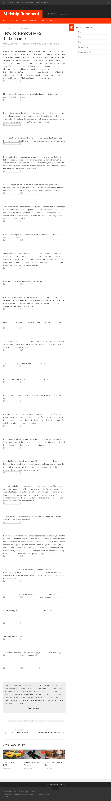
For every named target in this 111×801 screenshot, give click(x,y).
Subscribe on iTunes (43, 3)
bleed (10, 721)
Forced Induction (17, 29)
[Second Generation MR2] (13, 754)
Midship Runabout (21, 14)
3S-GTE (6, 29)
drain (15, 721)
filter (26, 721)
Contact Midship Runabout (55, 785)
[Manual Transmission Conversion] (34, 754)
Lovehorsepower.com (40, 721)
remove (57, 721)
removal (50, 721)
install (31, 721)
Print (5, 47)
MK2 (11, 3)
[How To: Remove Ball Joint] (55, 754)
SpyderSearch (27, 3)
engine (21, 721)
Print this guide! (34, 708)
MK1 (4, 3)
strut (62, 721)
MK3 (17, 3)
